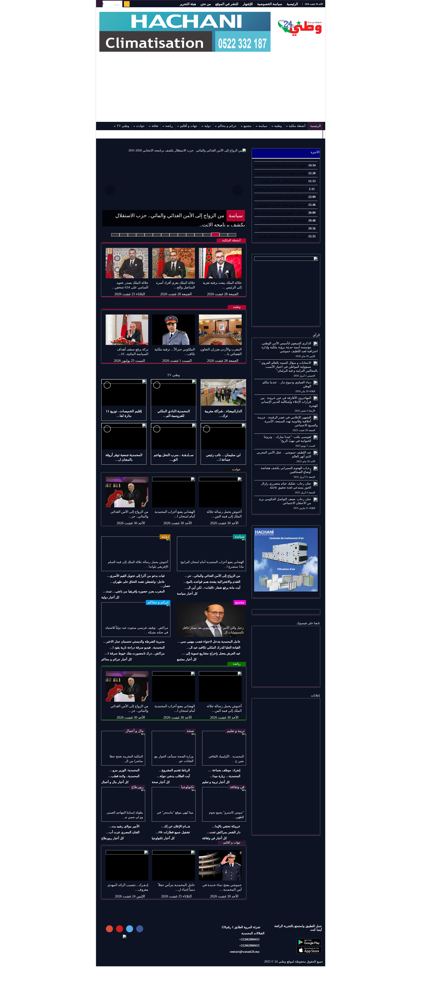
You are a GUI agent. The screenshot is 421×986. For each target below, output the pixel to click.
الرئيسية (292, 4)
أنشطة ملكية (297, 126)
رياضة (169, 126)
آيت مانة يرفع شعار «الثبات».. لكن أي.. (282, 205)
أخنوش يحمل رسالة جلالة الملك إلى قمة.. (280, 165)
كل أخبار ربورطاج (112, 838)
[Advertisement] (210, 89)
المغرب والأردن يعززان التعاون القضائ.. (281, 236)
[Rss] (127, 4)
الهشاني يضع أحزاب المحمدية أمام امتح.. (281, 173)
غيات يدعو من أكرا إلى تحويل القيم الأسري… (136, 575)
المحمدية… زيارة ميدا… (225, 776)
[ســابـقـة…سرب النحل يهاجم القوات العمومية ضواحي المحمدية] (173, 436)
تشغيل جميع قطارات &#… (172, 832)
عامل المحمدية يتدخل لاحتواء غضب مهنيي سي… (209, 641)
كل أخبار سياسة (187, 593)
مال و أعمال (135, 731)
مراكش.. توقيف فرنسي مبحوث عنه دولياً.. (280, 213)
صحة (190, 731)
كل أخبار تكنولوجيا (163, 838)
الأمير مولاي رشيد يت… (124, 826)
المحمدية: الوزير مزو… (124, 770)
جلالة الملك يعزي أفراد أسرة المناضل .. (281, 228)
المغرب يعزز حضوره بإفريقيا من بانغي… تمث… (134, 591)
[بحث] (99, 4)
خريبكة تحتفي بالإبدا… (226, 826)
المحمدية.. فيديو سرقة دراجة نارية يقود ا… (137, 647)
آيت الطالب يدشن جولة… (173, 776)
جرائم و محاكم (227, 126)
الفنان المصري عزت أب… (122, 832)
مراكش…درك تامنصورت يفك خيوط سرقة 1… (134, 653)
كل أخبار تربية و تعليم (216, 782)
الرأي (316, 335)
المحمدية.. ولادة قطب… (123, 776)
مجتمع (248, 126)
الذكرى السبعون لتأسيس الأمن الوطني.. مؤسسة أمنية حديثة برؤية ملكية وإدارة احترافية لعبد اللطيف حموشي (289, 347)
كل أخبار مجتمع (187, 659)
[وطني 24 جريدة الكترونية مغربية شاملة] (300, 26)
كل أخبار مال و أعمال (115, 782)
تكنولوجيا (187, 787)
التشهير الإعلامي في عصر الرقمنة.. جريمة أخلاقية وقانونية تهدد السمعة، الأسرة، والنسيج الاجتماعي (287, 421)
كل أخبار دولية (110, 597)
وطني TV (123, 126)
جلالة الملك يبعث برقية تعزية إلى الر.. (282, 220)
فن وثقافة (237, 787)
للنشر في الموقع (226, 4)
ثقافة (155, 126)
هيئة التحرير (188, 4)
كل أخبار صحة (161, 782)
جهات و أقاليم (188, 126)
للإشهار (248, 4)
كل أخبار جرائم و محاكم (116, 659)
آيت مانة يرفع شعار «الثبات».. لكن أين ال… (212, 587)
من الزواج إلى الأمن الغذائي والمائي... (282, 181)
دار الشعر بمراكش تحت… (223, 832)
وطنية (278, 126)
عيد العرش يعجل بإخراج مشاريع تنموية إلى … (211, 653)
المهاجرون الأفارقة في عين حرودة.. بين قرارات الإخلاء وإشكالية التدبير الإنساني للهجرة (289, 401)
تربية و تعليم (235, 731)
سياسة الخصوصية (269, 4)
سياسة (263, 126)
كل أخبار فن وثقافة (214, 838)
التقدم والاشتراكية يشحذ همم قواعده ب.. (281, 197)
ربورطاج (137, 787)
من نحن (205, 4)
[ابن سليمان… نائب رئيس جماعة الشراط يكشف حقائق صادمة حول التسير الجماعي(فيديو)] (223, 436)
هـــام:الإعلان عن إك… (175, 826)
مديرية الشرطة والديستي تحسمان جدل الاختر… (134, 641)
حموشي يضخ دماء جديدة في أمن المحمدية (279, 189)
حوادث (140, 126)
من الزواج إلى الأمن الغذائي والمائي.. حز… (212, 575)
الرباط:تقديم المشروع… (174, 770)
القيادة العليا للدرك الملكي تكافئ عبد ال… (213, 647)
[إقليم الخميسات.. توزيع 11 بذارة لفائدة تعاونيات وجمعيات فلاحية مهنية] (124, 392)
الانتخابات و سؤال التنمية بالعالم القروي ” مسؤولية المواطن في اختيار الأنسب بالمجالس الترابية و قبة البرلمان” (288, 366)
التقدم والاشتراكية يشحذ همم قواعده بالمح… (211, 581)
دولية (207, 126)
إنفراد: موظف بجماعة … (224, 770)
